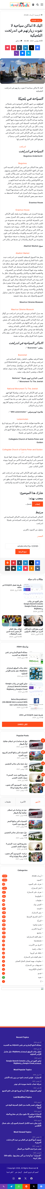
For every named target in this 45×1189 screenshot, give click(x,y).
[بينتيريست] (13, 47)
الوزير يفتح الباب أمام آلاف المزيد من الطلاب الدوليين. (33, 630)
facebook (38, 941)
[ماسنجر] (22, 53)
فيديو (40, 973)
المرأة (39, 921)
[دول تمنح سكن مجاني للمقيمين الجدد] (36, 767)
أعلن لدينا (10, 1172)
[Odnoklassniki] (31, 568)
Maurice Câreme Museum (22, 309)
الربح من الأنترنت (35, 945)
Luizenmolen (22, 419)
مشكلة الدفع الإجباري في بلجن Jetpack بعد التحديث (16, 653)
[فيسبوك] (37, 47)
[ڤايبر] (16, 53)
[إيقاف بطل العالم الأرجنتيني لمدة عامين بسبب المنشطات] (12, 620)
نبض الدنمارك (37, 913)
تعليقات (8, 802)
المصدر (40, 536)
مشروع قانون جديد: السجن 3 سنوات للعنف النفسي (16, 776)
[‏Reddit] (7, 562)
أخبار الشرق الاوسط (34, 917)
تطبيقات (39, 900)
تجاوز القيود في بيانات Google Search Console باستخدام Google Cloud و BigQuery (33, 605)
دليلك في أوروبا (36, 953)
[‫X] (31, 47)
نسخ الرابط (22, 552)
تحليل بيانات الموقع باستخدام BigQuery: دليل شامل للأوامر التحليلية (16, 670)
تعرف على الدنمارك (34, 892)
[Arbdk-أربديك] (20, 4)
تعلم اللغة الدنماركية (34, 937)
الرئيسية (38, 15)
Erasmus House (23, 210)
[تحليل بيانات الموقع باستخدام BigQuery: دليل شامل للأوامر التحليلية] (36, 673)
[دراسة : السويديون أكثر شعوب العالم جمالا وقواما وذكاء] (36, 788)
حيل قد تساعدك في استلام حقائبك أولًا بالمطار (17, 811)
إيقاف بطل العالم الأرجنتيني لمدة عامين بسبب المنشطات (14, 631)
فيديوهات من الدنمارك (33, 965)
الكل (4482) (22, 724)
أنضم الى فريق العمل (31, 1172)
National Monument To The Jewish (22, 388)
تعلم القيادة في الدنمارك (33, 957)
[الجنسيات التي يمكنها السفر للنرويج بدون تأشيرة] (36, 756)
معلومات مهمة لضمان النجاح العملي (28, 961)
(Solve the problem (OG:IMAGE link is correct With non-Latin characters (14, 702)
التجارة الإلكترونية (35, 969)
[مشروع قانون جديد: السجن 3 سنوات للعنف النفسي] (36, 778)
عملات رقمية (37, 949)
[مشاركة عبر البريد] (13, 568)
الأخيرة (23, 802)
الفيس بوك (38, 904)
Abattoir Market (22, 253)
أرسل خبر (18, 1172)
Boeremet (22, 355)
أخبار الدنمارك (36, 888)
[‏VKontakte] (37, 568)
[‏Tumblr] (19, 47)
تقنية (40, 977)
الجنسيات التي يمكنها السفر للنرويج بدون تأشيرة (17, 822)
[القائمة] (42, 5)
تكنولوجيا (38, 896)
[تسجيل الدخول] (33, 5)
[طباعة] (7, 568)
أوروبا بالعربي (37, 929)
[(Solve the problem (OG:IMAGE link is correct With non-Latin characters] (36, 705)
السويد (39, 880)
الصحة (39, 909)
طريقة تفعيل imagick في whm (12, 586)
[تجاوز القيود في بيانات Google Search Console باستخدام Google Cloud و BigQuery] (33, 591)
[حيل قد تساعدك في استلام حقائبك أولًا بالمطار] (36, 744)
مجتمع (39, 933)
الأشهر (37, 802)
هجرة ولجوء (37, 925)
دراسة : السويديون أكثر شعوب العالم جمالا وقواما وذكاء (16, 786)
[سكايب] (28, 53)
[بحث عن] (37, 5)
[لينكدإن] (25, 47)
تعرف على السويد (35, 884)
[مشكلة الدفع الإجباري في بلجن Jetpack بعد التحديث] (36, 658)
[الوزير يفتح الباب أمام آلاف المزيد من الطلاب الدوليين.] (33, 620)
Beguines (22, 163)
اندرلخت (22, 146)
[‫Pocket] (7, 47)
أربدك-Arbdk (28, 15)
